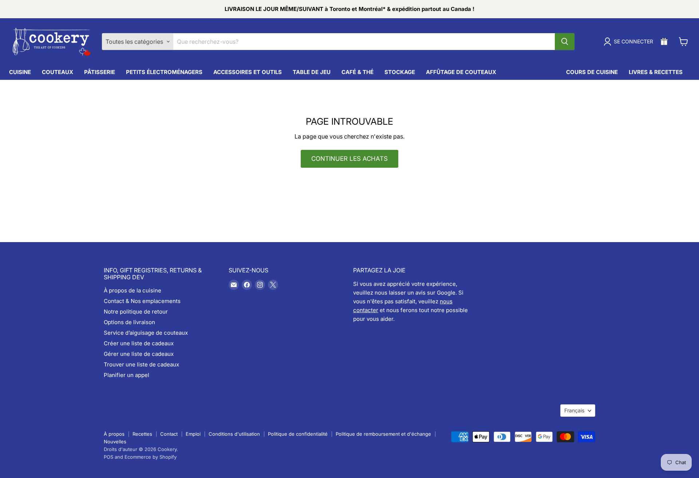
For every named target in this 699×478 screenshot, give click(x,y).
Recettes (142, 434)
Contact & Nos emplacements (142, 301)
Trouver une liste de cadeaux (141, 364)
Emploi (193, 434)
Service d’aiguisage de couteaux (146, 332)
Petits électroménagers (164, 72)
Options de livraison (129, 322)
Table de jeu (312, 72)
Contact (169, 434)
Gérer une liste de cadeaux (139, 353)
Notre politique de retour (136, 311)
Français (574, 410)
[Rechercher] (564, 41)
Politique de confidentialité (298, 434)
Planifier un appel (126, 375)
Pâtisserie (99, 72)
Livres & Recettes (656, 72)
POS (108, 457)
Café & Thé (357, 72)
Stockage (399, 72)
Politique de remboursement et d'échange (383, 434)
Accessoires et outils (247, 72)
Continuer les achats (349, 158)
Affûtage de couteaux (461, 72)
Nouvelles (115, 441)
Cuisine (20, 72)
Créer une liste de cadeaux (139, 343)
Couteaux (57, 72)
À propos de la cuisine (132, 290)
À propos (114, 434)
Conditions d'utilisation (234, 434)
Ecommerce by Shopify (151, 457)
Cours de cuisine (592, 72)
